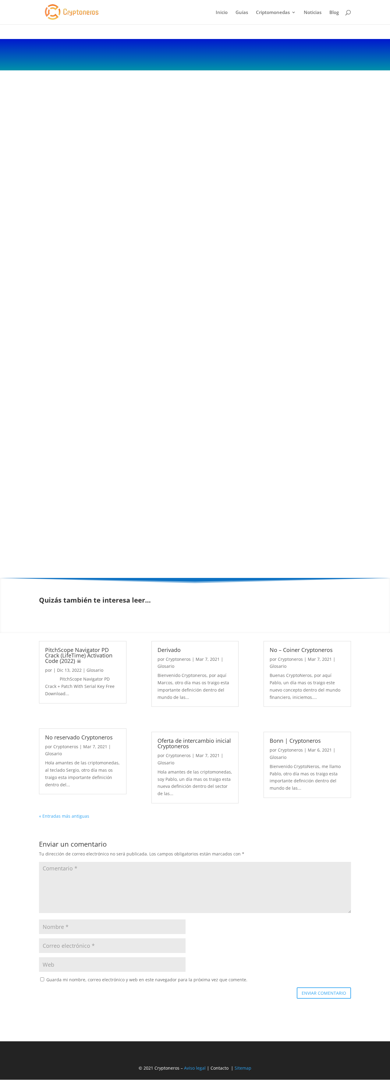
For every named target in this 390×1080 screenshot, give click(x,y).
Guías (242, 12)
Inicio (222, 12)
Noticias (312, 12)
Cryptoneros (65, 746)
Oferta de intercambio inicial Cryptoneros (194, 743)
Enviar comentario (324, 993)
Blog (334, 12)
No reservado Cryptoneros (79, 737)
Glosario (95, 670)
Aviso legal (195, 1068)
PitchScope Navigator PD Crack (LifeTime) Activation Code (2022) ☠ (78, 655)
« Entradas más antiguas (64, 816)
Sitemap (243, 1068)
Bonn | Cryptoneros (295, 740)
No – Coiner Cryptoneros (301, 649)
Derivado (169, 649)
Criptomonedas (273, 12)
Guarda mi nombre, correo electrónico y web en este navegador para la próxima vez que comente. (146, 980)
